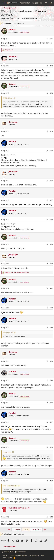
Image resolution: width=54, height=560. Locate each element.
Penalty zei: (7, 452)
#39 (51, 481)
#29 (51, 244)
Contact (5, 555)
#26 (51, 181)
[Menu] (3, 2)
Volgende (35, 529)
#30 (51, 264)
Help (42, 555)
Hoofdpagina (7, 558)
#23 (51, 93)
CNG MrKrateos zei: (10, 486)
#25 (51, 151)
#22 (51, 66)
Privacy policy (34, 555)
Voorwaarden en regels (18, 555)
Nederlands (21, 552)
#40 (51, 517)
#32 (51, 308)
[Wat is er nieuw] (46, 2)
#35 (51, 381)
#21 (51, 39)
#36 (51, 403)
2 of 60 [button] (25, 529)
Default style (8, 552)
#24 (51, 131)
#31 (51, 288)
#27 (51, 200)
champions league (30, 18)
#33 (51, 328)
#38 (51, 447)
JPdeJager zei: (8, 332)
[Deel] (47, 38)
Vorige (17, 529)
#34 (51, 361)
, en (17, 273)
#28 (51, 220)
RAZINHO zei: (8, 98)
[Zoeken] (51, 2)
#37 (51, 422)
